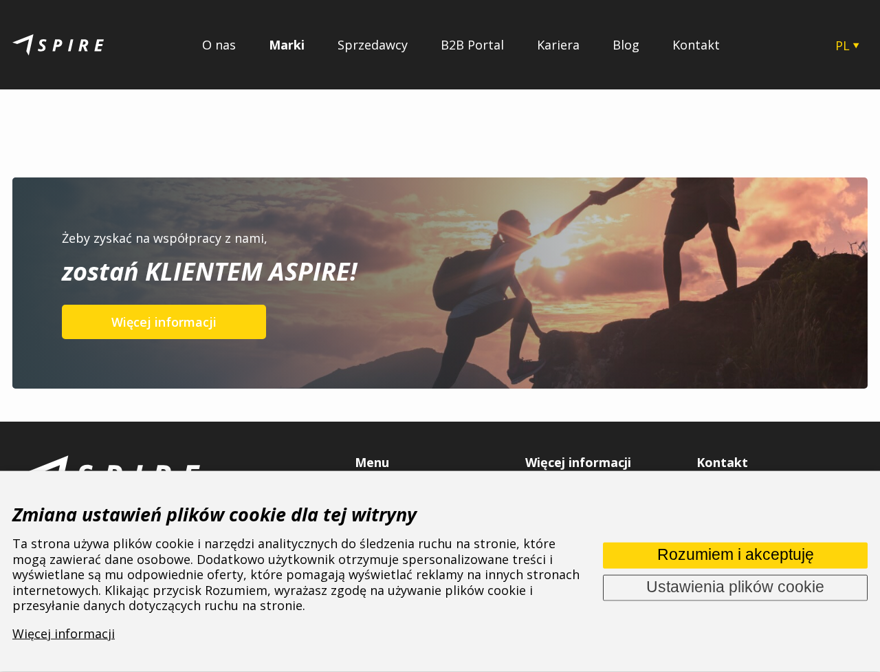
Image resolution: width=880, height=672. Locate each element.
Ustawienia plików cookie (735, 587)
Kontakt (696, 44)
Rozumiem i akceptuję (735, 554)
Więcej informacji (164, 322)
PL (842, 45)
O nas (219, 44)
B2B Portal (472, 44)
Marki (287, 44)
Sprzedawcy (373, 44)
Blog (626, 44)
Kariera (558, 44)
